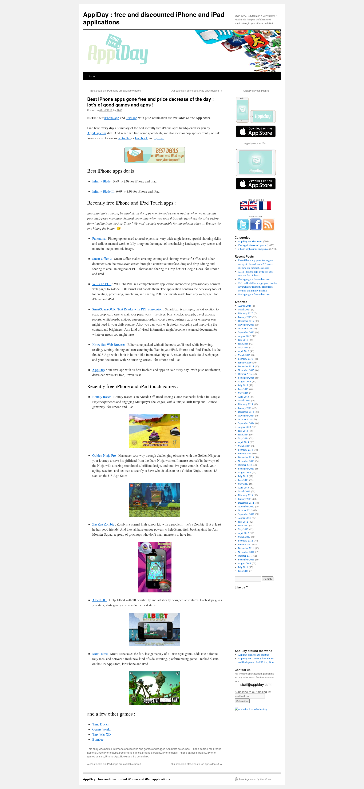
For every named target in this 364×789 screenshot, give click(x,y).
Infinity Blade (101, 181)
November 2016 (246, 324)
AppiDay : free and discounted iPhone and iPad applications (153, 18)
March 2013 (244, 491)
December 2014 (246, 411)
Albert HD (99, 600)
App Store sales (175, 748)
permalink (142, 756)
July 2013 (243, 476)
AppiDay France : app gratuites (253, 654)
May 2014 (243, 438)
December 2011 (246, 548)
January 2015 (245, 408)
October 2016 (245, 328)
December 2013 (246, 457)
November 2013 (246, 461)
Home (91, 76)
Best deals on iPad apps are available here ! (114, 90)
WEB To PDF (101, 284)
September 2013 (246, 468)
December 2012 (246, 502)
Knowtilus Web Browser (108, 344)
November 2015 (246, 370)
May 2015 (243, 392)
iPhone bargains (151, 752)
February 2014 (245, 449)
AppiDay (98, 369)
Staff (119, 110)
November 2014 (246, 415)
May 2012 (243, 529)
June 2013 (243, 480)
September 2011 (246, 559)
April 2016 (243, 351)
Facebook (141, 138)
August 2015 (244, 381)
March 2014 (244, 445)
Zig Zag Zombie (103, 524)
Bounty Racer (101, 396)
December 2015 (246, 366)
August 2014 (244, 426)
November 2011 (246, 551)
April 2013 (243, 487)
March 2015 (244, 400)
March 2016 (244, 355)
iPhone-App (112, 756)
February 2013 (245, 495)
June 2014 (243, 434)
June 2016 (243, 343)
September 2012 (246, 514)
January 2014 (245, 453)
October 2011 (245, 555)
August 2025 (244, 305)
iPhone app (111, 118)
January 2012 (245, 544)
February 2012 (245, 540)
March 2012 (244, 536)
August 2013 (244, 472)
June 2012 (243, 525)
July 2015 (243, 385)
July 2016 (243, 339)
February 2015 (245, 404)
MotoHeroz (100, 653)
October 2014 (245, 419)
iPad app (131, 118)
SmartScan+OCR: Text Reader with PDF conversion (127, 309)
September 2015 (246, 377)
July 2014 (243, 430)
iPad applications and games (252, 245)
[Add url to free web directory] (251, 709)
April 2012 (243, 533)
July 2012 (243, 521)
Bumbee (97, 739)
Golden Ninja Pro (104, 455)
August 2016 (244, 336)
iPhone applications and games (133, 748)
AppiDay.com (96, 133)
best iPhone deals (195, 748)
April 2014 (243, 442)
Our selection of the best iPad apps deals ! (196, 90)
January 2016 (245, 362)
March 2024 (244, 309)
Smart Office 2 (102, 258)
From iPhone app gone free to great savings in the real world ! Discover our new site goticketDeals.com (256, 263)
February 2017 (245, 313)
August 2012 (244, 517)
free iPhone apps (108, 752)
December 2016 (246, 320)
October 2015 (245, 373)
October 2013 (245, 464)
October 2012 (245, 510)
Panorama (99, 238)
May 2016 (243, 347)
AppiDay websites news (250, 241)
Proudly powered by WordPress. (255, 779)
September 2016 (246, 332)
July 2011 (243, 567)
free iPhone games (130, 752)
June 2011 (243, 570)
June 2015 (243, 389)
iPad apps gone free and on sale (253, 279)
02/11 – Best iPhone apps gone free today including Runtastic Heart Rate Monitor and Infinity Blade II (257, 286)
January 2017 (245, 317)
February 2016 (245, 358)
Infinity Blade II (103, 191)
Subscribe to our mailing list (253, 691)
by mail (159, 138)
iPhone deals (170, 752)
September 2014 (246, 423)
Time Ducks (100, 724)
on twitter (124, 138)
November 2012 (246, 506)
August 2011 (244, 563)
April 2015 (243, 396)
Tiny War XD (101, 734)
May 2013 (243, 483)
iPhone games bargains (192, 752)
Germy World (101, 729)
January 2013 (245, 498)
